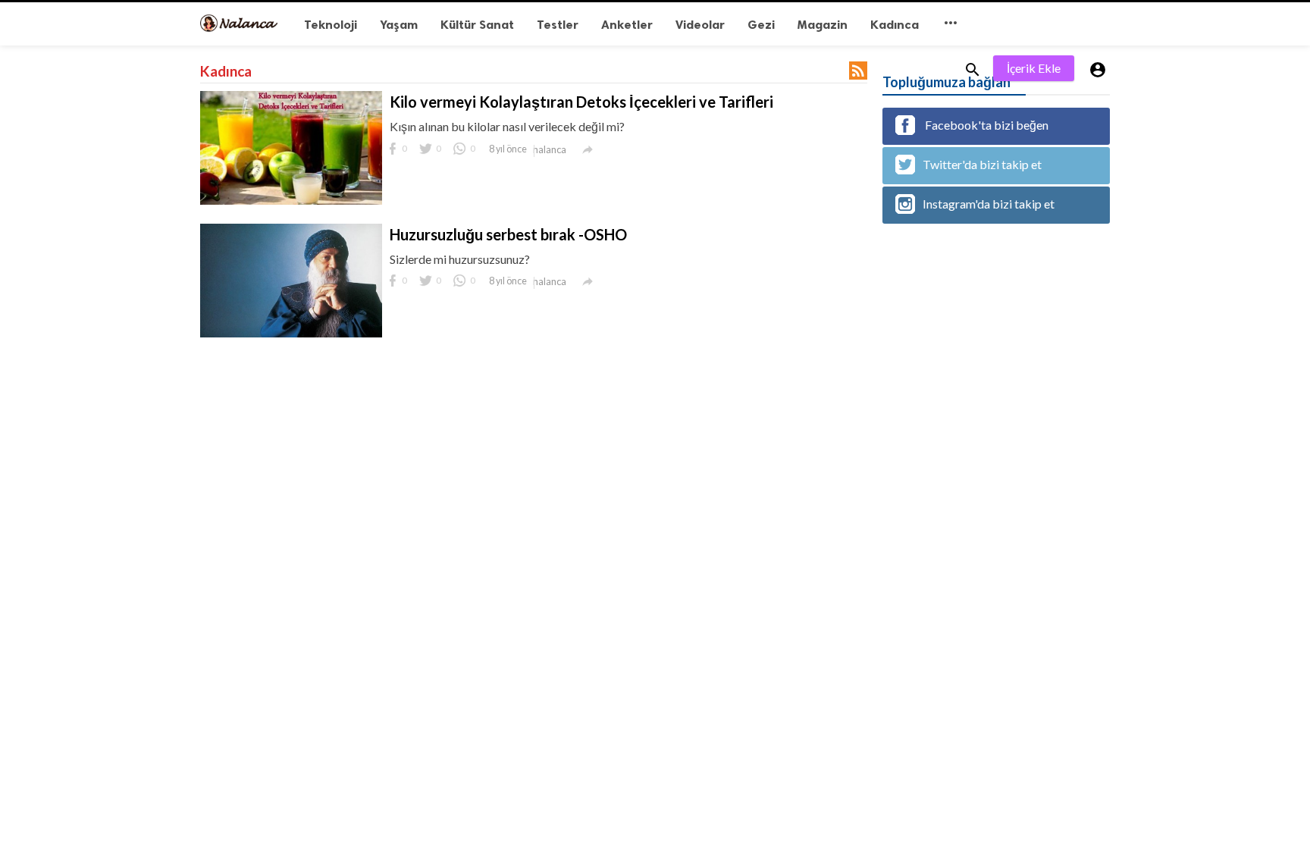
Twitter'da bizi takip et (982, 164)
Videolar (700, 24)
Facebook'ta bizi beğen (985, 125)
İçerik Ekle (1034, 68)
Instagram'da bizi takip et (989, 203)
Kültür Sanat (477, 24)
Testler (557, 24)
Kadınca (894, 24)
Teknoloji (330, 24)
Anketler (627, 24)
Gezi (761, 24)
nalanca (549, 149)
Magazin (823, 24)
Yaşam (399, 24)
